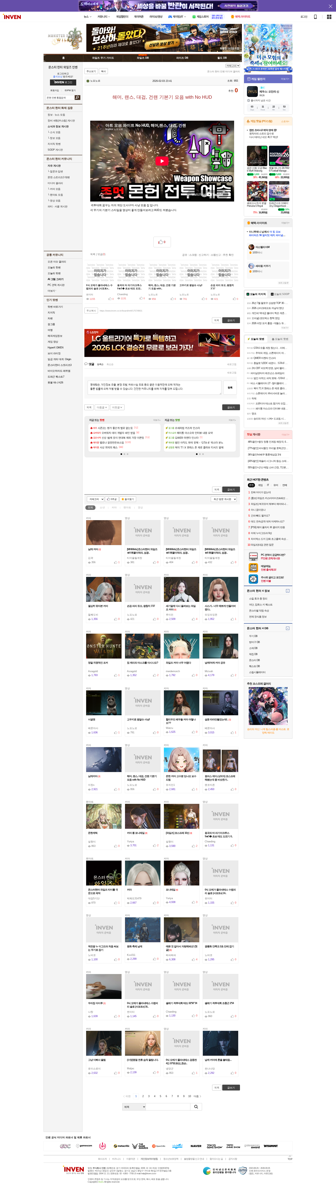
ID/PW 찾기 (70, 90)
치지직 (51, 312)
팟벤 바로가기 (55, 306)
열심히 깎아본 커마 (98, 606)
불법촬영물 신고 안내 (194, 1159)
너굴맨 (92, 719)
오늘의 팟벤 (54, 273)
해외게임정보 (55, 336)
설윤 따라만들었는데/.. (218, 719)
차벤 (50, 318)
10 (189, 1096)
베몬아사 (93, 728)
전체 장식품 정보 (258, 616)
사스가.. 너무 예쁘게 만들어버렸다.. (220, 608)
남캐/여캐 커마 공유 (215, 662)
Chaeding (122, 294)
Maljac (130, 1068)
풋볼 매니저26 (55, 382)
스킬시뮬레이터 (257, 672)
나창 (90, 1011)
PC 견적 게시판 (56, 285)
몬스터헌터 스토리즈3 (60, 365)
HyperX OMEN (55, 347)
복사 (103, 71)
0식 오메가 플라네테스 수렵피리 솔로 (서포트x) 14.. (220, 891)
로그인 (304, 16)
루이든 (169, 614)
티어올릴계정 (134, 558)
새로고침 (231, 364)
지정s (91, 784)
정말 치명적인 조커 (98, 662)
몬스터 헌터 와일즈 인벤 (63, 67)
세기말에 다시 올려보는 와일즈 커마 (181, 608)
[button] (121, 454)
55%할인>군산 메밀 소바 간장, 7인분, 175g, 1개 (268, 467)
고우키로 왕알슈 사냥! (190, 285)
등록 (230, 387)
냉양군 (169, 1068)
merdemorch (173, 671)
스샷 (102, 507)
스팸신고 (216, 254)
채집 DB (253, 654)
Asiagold (93, 671)
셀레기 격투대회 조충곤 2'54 (219, 1003)
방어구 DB (254, 642)
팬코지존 (210, 784)
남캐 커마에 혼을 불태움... (218, 1059)
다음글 (100, 407)
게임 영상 (53, 341)
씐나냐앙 (210, 1068)
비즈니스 (116, 1159)
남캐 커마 (94, 549)
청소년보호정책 (170, 1159)
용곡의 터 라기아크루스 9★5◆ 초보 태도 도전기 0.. (219, 834)
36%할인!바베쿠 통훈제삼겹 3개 (264, 454)
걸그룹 (51, 324)
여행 (50, 330)
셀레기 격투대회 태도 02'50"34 (181, 1003)
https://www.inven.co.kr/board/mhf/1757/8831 (121, 311)
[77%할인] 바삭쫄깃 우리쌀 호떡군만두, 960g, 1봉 (268, 448)
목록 (92, 254)
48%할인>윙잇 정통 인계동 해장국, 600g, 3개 (268, 441)
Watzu (169, 728)
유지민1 (170, 784)
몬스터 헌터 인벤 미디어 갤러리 (223, 71)
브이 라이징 (54, 353)
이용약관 (130, 1159)
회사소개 (102, 1159)
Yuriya (130, 841)
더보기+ (157, 420)
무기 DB (253, 636)
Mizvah (209, 671)
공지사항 (232, 1159)
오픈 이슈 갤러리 (57, 261)
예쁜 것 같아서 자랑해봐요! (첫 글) (181, 948)
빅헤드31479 (134, 898)
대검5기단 (94, 898)
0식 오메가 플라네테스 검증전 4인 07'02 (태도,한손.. (181, 1061)
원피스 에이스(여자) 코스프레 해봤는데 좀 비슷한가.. (220, 778)
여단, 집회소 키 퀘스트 (260, 604)
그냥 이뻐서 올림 (97, 1059)
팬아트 (127, 507)
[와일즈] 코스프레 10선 (179, 832)
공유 (184, 254)
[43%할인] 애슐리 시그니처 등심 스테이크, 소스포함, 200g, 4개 (268, 461)
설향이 (92, 841)
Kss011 (131, 954)
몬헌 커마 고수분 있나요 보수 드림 (181, 778)
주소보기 (91, 71)
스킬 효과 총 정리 (258, 598)
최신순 (110, 364)
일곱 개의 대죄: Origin (59, 359)
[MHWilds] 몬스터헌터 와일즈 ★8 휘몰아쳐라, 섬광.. (142, 551)
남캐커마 (94, 776)
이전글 (116, 407)
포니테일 (172, 889)
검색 (77, 97)
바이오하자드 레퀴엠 (59, 371)
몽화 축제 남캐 (135, 946)
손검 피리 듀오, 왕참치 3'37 (141, 606)
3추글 (114, 499)
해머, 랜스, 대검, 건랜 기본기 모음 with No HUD (142, 778)
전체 (90, 507)
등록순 (100, 364)
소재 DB (253, 648)
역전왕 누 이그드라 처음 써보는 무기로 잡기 (103, 948)
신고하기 (204, 254)
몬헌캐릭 (93, 832)
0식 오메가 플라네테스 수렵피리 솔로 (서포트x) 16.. (142, 1005)
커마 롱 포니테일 (137, 832)
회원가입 (54, 90)
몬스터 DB (254, 660)
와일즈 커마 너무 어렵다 (179, 662)
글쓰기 (231, 489)
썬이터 (89, 294)
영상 (140, 507)
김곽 (90, 558)
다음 (196, 1096)
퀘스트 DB (254, 666)
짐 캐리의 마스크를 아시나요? (142, 662)
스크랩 (193, 254)
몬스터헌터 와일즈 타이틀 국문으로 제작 (103, 891)
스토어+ (285, 121)
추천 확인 (228, 254)
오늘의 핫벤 (54, 267)
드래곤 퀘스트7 (56, 376)
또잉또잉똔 (211, 614)
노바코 (92, 955)
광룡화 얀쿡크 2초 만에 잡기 (219, 946)
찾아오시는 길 (216, 1159)
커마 (114, 507)
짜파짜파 (171, 955)
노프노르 (94, 80)
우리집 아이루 (96, 1003)
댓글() (101, 254)
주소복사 (91, 310)
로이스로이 (94, 1068)
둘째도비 (93, 614)
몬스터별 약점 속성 (259, 610)
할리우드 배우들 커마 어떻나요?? (181, 721)
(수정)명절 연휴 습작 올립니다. (142, 1059)
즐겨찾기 (129, 499)
